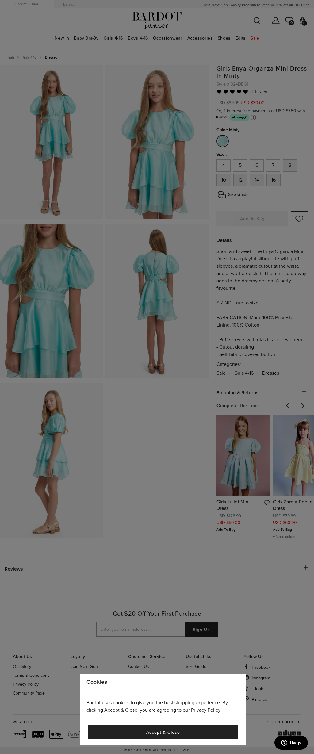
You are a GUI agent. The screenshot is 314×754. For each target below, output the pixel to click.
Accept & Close (163, 732)
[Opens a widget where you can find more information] (291, 743)
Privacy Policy (205, 710)
